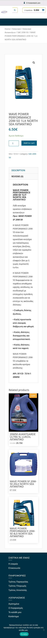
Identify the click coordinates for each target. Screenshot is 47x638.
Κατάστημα (13, 616)
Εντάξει (24, 634)
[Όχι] (43, 630)
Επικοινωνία (14, 568)
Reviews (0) (17, 176)
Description (18, 170)
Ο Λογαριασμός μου (33, 3)
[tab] (23, 170)
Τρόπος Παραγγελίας (18, 581)
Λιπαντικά (16, 29)
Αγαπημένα (13, 603)
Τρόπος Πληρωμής (17, 585)
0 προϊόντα (32, 10)
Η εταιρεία (13, 563)
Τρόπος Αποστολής (17, 590)
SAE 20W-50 (22, 32)
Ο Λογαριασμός (15, 608)
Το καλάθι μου (14, 612)
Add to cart (29, 143)
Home (7, 29)
